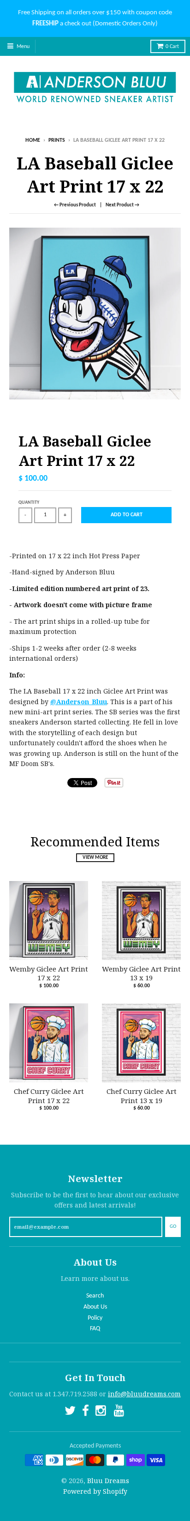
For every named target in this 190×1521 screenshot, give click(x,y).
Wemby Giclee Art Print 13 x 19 (141, 974)
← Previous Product (75, 205)
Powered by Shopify (95, 1491)
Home (32, 140)
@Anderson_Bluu (78, 701)
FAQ (95, 1328)
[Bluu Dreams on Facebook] (85, 1412)
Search (95, 1295)
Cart (172, 46)
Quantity (28, 502)
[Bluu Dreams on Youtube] (120, 1412)
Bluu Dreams (108, 1480)
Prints (56, 140)
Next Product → (122, 205)
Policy (95, 1318)
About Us (95, 1307)
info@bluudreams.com (144, 1393)
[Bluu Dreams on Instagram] (101, 1412)
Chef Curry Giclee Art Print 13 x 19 (142, 1096)
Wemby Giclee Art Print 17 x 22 (48, 974)
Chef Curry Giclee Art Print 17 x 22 (49, 1096)
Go (173, 1226)
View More (95, 857)
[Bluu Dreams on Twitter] (70, 1412)
